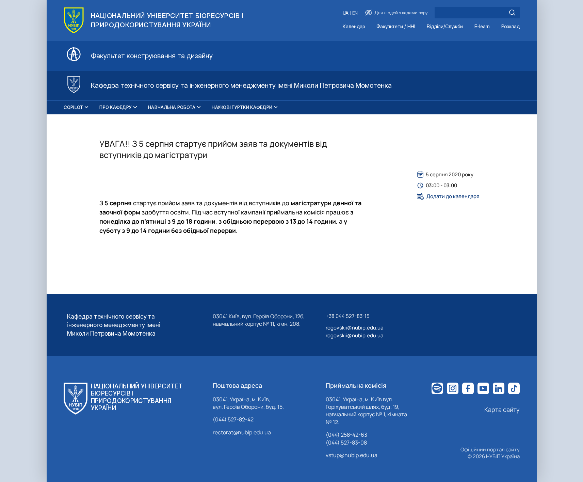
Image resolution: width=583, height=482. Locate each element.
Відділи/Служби (445, 26)
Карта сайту (502, 409)
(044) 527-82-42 (233, 419)
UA (346, 13)
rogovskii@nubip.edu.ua (354, 327)
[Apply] (512, 12)
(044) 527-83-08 (346, 442)
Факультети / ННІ (395, 26)
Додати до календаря (452, 196)
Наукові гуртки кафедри (242, 107)
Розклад (510, 26)
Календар (354, 26)
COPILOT (73, 107)
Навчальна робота (171, 107)
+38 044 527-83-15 (348, 316)
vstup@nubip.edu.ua (351, 455)
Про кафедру (115, 107)
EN (355, 13)
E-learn (482, 26)
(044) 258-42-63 (346, 434)
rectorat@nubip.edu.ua (242, 432)
